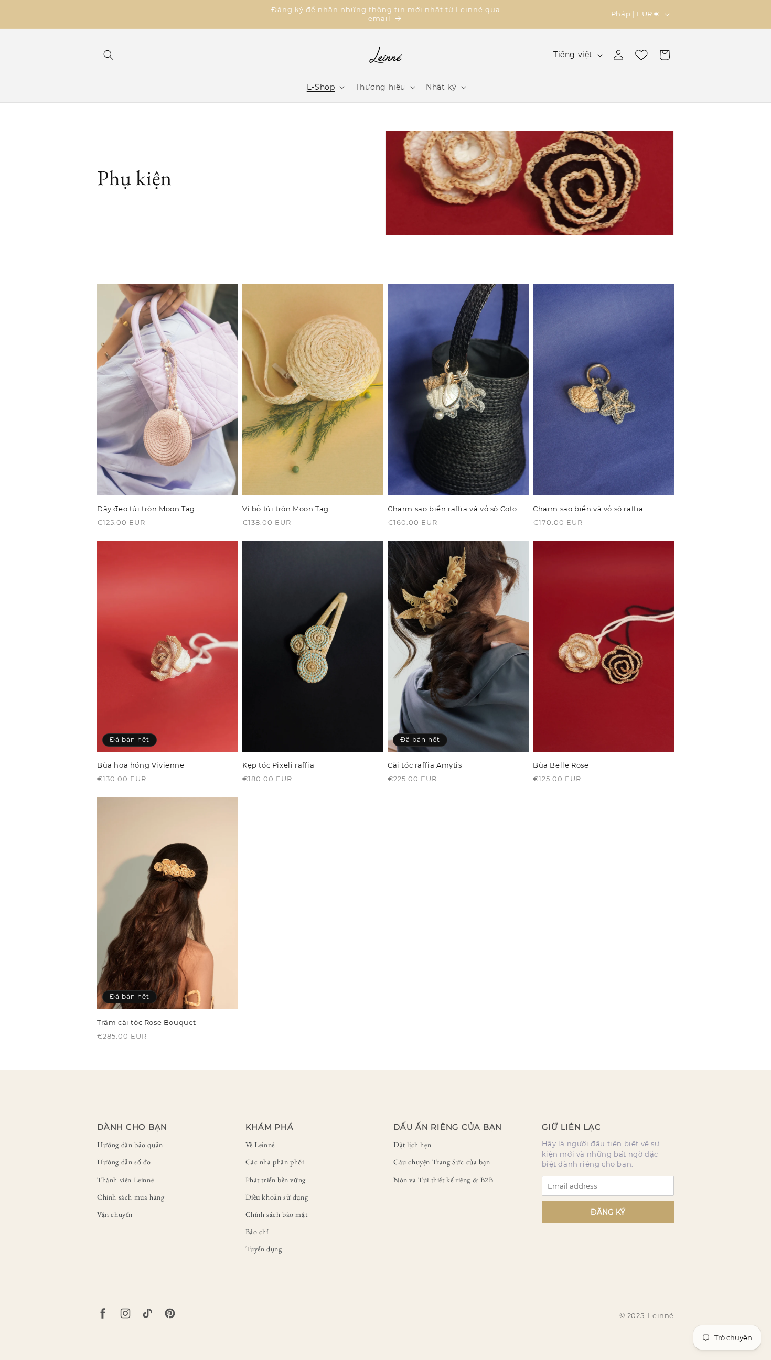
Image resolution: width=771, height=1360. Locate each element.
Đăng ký (608, 1212)
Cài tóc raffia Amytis (425, 765)
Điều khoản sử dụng (276, 1197)
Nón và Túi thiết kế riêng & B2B (443, 1179)
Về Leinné (260, 1144)
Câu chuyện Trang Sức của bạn (441, 1162)
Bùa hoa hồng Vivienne (141, 765)
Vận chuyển (115, 1214)
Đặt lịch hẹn (412, 1144)
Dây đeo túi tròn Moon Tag (146, 508)
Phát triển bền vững (275, 1179)
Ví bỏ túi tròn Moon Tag (285, 508)
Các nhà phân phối (274, 1162)
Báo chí (257, 1231)
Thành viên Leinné (125, 1179)
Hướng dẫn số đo (124, 1162)
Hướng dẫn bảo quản (130, 1144)
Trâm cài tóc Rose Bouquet (146, 1022)
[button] (108, 55)
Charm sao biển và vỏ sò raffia (588, 508)
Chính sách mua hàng (130, 1197)
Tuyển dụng (263, 1249)
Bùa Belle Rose (560, 765)
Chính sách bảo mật (276, 1214)
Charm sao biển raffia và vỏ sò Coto (452, 508)
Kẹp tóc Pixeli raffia (278, 765)
